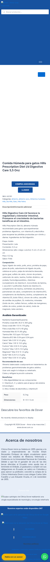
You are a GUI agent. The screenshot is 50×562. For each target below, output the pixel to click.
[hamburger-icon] (40, 62)
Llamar (25, 190)
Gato (15, 201)
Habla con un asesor (14, 557)
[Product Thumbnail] (41, 74)
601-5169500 (29, 529)
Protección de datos (31, 554)
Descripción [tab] (7, 207)
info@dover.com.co (29, 537)
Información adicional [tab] (22, 207)
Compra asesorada (25, 184)
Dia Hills (9, 201)
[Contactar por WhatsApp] (44, 556)
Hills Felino (22, 201)
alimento (15, 199)
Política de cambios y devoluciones (31, 559)
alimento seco (24, 199)
